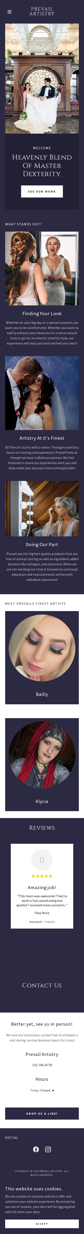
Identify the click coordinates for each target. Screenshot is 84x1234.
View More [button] (42, 913)
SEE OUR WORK (42, 191)
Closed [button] (45, 1090)
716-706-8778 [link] (42, 1065)
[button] (10, 11)
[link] (42, 11)
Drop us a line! (42, 1113)
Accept (42, 1223)
